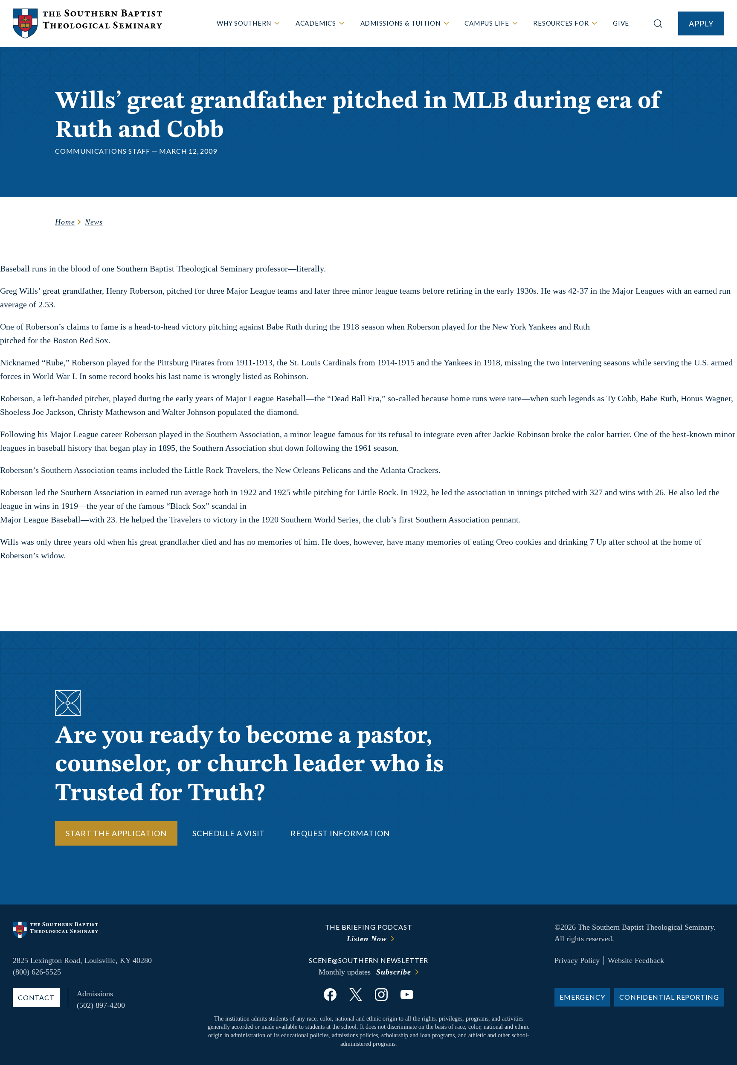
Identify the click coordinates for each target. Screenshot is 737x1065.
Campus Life (486, 23)
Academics (316, 23)
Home (65, 222)
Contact (36, 997)
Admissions (95, 993)
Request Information (339, 833)
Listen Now (367, 938)
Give (621, 23)
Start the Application (116, 833)
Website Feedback (636, 960)
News (94, 222)
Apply (701, 23)
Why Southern (244, 23)
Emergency (582, 997)
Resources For (561, 23)
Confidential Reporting (669, 997)
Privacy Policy (577, 960)
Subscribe (393, 972)
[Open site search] (657, 23)
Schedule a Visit (228, 833)
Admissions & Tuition (400, 23)
